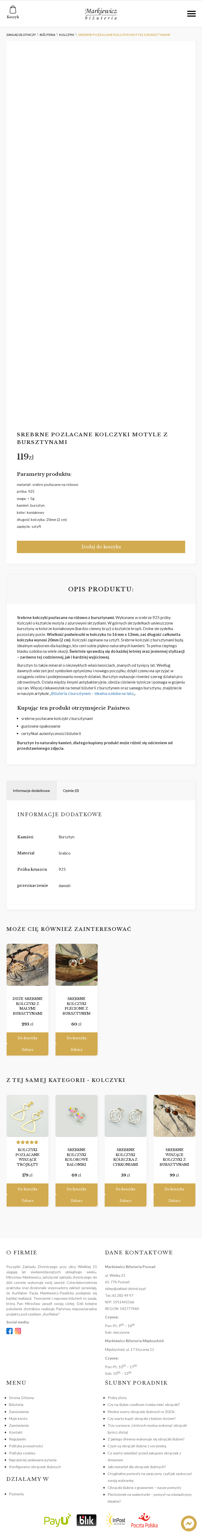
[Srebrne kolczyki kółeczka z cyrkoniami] (126, 1116)
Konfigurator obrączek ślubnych (35, 1466)
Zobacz (28, 1050)
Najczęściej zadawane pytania (33, 1460)
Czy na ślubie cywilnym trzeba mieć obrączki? (144, 1404)
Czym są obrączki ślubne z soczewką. (137, 1446)
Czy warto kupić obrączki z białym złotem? (142, 1418)
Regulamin (17, 1439)
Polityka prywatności (26, 1446)
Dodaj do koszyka (101, 546)
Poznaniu (16, 1494)
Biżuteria (16, 1404)
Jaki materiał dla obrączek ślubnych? (137, 1466)
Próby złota (117, 1397)
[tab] (32, 791)
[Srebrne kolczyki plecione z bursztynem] (76, 965)
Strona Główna (21, 1397)
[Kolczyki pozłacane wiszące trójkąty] (27, 1116)
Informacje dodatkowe (31, 790)
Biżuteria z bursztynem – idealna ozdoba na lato (92, 693)
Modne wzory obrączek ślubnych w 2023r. (141, 1411)
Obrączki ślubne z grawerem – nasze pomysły (144, 1487)
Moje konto (18, 1418)
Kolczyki (108, 1080)
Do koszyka (27, 1038)
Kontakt (16, 1432)
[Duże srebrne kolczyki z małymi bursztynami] (27, 965)
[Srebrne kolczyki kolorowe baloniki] (76, 1116)
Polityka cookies (22, 1453)
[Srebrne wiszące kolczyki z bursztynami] (174, 1116)
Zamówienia (19, 1411)
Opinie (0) (71, 790)
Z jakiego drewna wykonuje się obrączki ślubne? (146, 1439)
